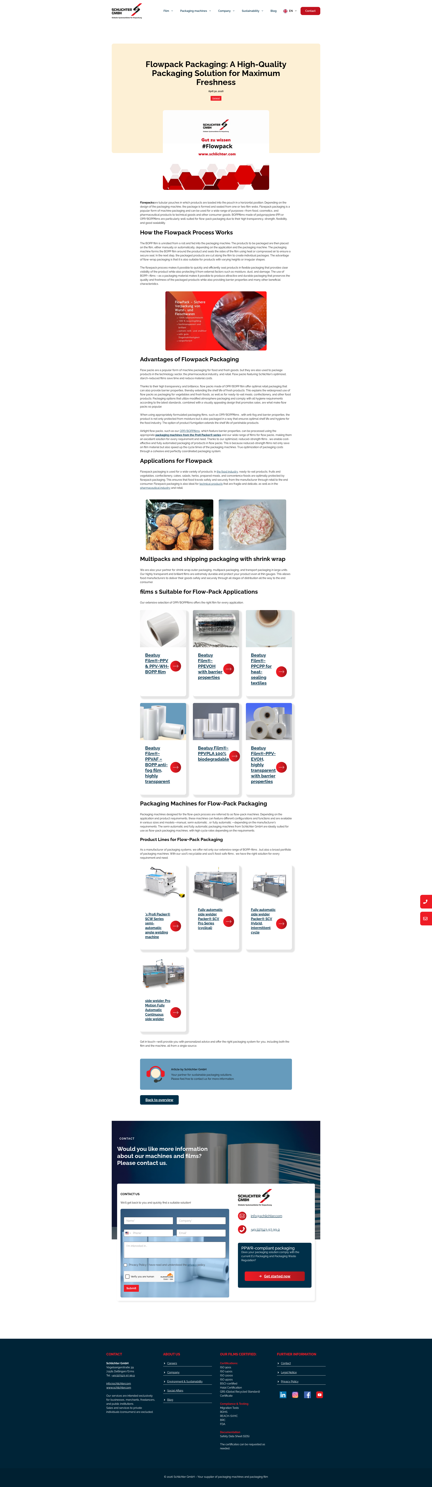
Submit (131, 1288)
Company (224, 10)
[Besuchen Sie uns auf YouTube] (319, 1395)
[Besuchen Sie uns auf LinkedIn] (283, 1395)
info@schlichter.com (266, 1216)
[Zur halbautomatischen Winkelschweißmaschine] (175, 926)
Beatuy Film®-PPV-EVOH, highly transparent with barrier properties (263, 764)
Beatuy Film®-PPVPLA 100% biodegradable (213, 753)
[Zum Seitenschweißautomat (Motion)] (175, 1012)
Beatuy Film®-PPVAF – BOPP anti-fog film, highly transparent (157, 764)
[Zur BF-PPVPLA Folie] (234, 756)
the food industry (227, 471)
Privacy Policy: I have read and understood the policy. (167, 1264)
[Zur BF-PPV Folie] (175, 666)
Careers (172, 1363)
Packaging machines (193, 10)
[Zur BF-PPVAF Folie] (175, 767)
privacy (192, 1264)
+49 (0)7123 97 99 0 (265, 1229)
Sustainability (250, 10)
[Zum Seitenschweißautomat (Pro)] (228, 921)
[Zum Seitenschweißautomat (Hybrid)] (281, 923)
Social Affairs (175, 1390)
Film (166, 10)
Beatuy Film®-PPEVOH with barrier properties (210, 666)
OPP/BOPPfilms (190, 431)
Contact (310, 10)
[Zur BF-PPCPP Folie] (281, 671)
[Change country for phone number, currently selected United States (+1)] (128, 1233)
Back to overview (159, 1100)
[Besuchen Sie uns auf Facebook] (307, 1395)
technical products (211, 483)
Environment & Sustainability (185, 1381)
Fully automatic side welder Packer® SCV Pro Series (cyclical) (210, 919)
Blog (274, 10)
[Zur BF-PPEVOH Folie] (228, 669)
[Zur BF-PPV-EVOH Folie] (281, 767)
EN (291, 10)
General (216, 98)
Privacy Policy (290, 1381)
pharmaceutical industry (155, 487)
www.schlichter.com (118, 1387)
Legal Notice (289, 1372)
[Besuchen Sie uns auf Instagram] (295, 1395)
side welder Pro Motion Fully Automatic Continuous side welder (157, 1010)
